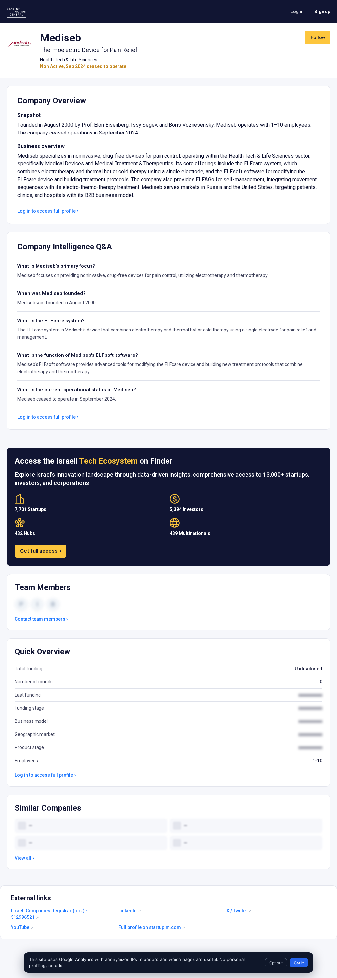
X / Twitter (239, 910)
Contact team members (41, 619)
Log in (297, 11)
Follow (318, 37)
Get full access (40, 551)
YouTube (22, 927)
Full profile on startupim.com (151, 927)
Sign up (322, 11)
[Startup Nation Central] (16, 12)
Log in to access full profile (47, 211)
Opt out (276, 962)
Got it (299, 962)
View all (24, 858)
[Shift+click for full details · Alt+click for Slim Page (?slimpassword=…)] (19, 44)
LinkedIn (129, 910)
